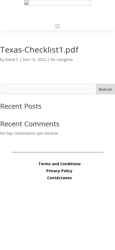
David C (11, 59)
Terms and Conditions (59, 163)
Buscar (105, 89)
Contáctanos (59, 177)
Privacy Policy (59, 170)
